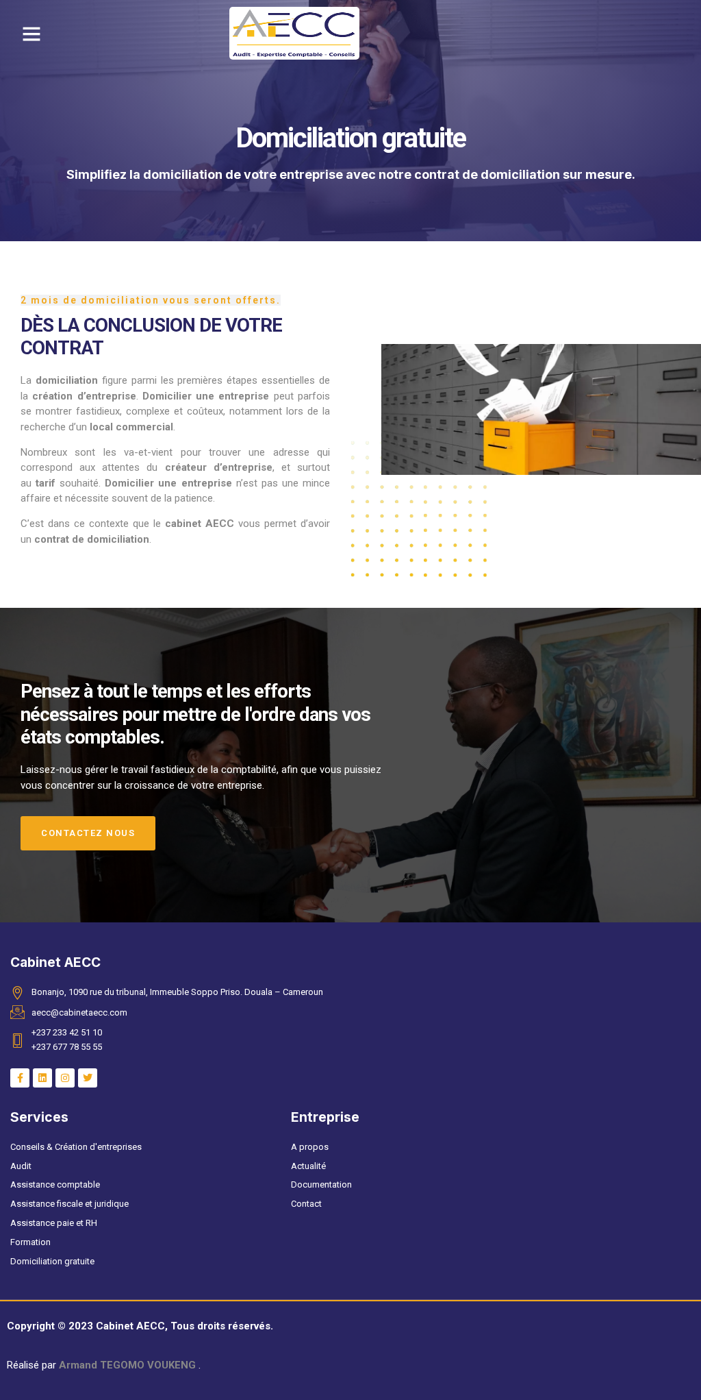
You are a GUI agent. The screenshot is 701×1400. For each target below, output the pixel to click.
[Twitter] (87, 1078)
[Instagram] (65, 1078)
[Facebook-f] (19, 1078)
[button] (31, 33)
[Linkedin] (42, 1078)
